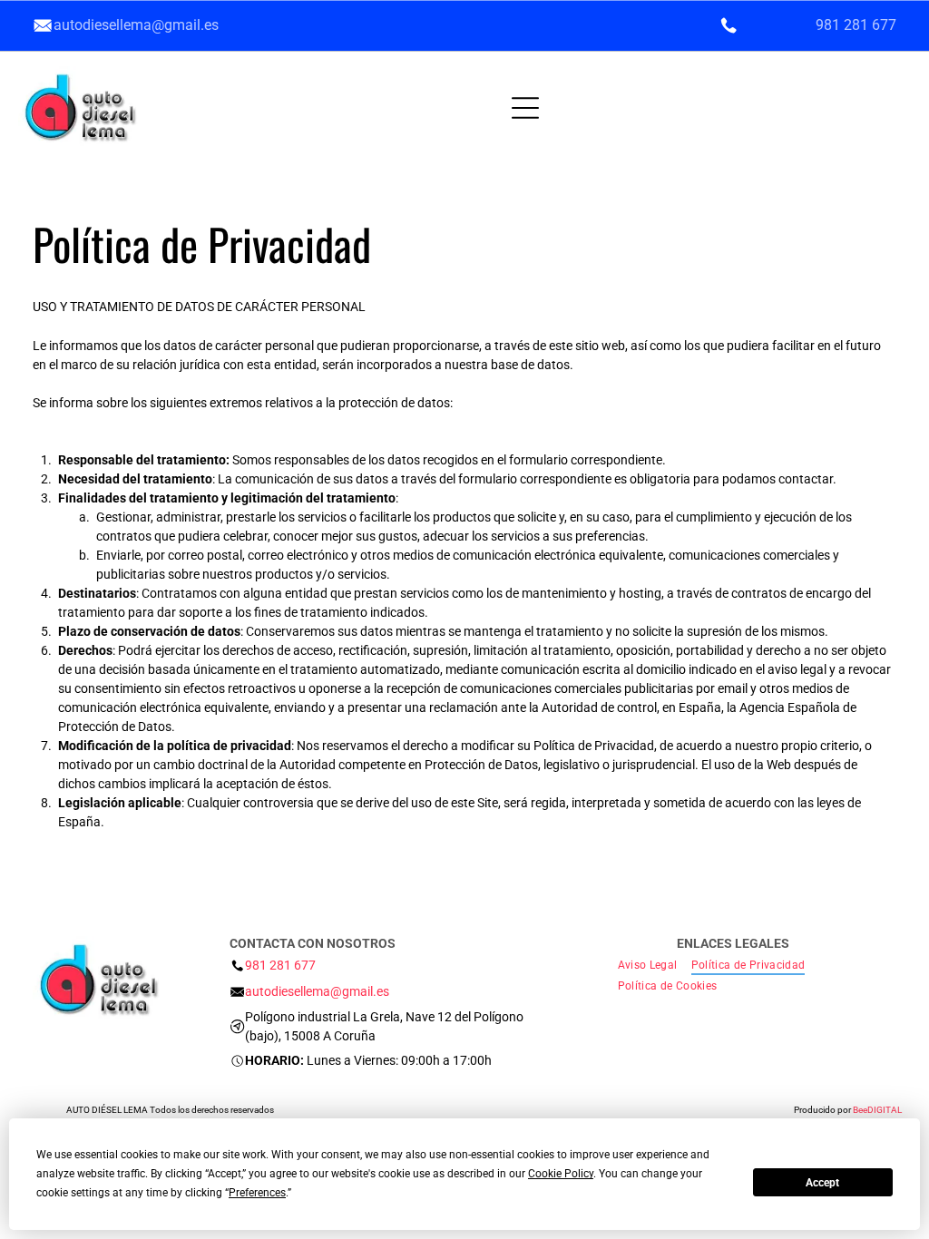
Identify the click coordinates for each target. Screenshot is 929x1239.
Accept (822, 1182)
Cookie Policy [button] (560, 1173)
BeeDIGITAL (877, 1110)
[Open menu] (389, 108)
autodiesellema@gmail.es (136, 25)
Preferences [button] (257, 1192)
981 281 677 (856, 25)
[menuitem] (654, 965)
